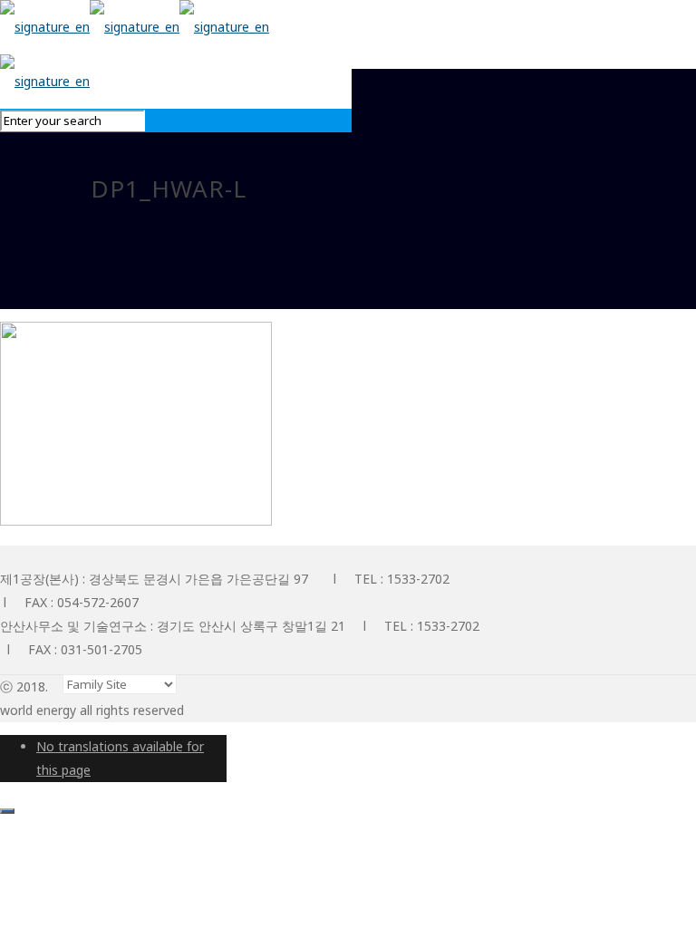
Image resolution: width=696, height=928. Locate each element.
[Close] (7, 811)
